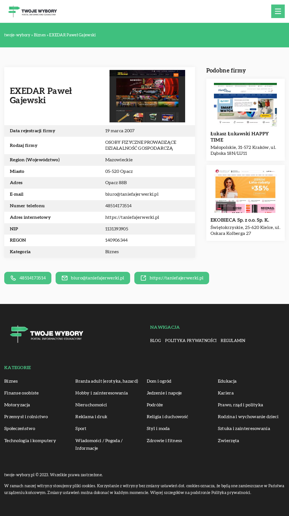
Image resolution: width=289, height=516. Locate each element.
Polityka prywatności (190, 341)
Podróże (155, 405)
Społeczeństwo (19, 428)
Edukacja (227, 381)
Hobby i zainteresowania (101, 393)
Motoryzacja (17, 405)
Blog (155, 341)
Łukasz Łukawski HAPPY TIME (240, 136)
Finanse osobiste (21, 393)
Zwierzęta (228, 440)
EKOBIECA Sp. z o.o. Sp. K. (240, 220)
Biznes (112, 252)
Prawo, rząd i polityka (240, 405)
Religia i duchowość (167, 416)
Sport (81, 428)
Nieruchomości (91, 405)
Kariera (226, 393)
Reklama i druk (91, 416)
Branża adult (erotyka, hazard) (106, 381)
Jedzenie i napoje (164, 393)
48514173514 (118, 206)
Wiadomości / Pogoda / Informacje (99, 444)
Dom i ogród (159, 381)
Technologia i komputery (30, 440)
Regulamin (233, 341)
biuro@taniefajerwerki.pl (132, 194)
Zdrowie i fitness (164, 440)
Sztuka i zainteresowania (244, 428)
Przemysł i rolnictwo (26, 416)
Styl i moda (158, 428)
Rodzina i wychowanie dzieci (248, 416)
